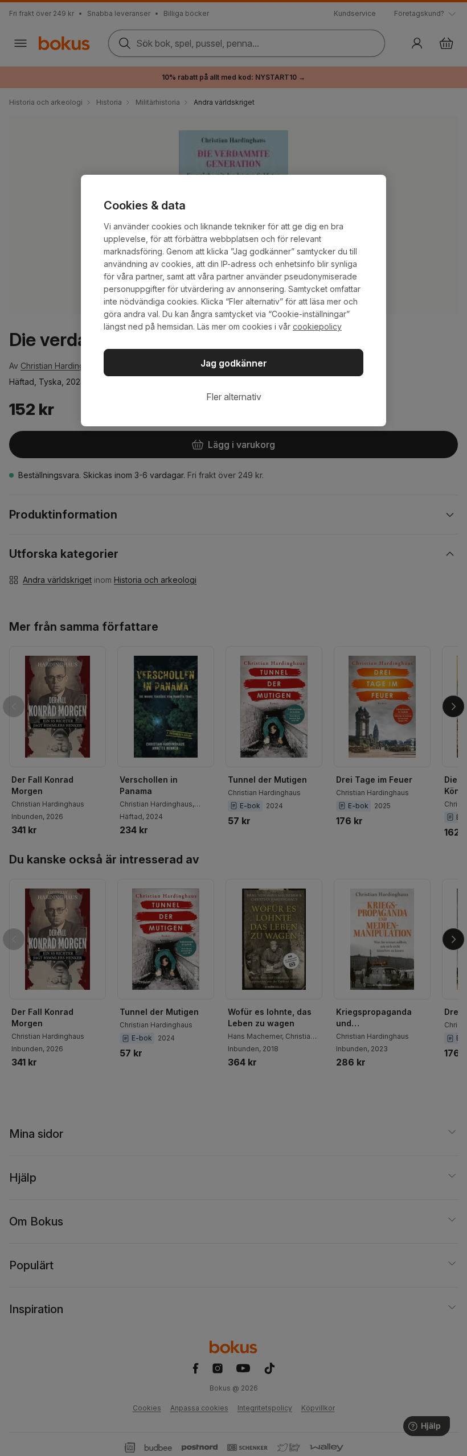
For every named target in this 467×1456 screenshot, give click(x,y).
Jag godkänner (233, 363)
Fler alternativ (233, 396)
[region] (233, 300)
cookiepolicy (317, 326)
